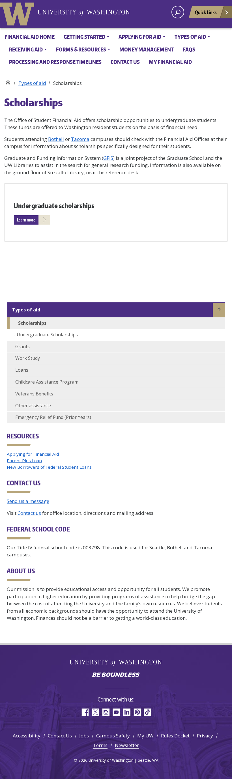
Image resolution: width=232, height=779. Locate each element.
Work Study (27, 358)
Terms (100, 745)
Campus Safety (113, 735)
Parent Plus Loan (24, 460)
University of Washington (18, 12)
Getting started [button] (84, 36)
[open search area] (177, 12)
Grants (22, 346)
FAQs (189, 49)
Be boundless (116, 675)
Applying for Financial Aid (33, 454)
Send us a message (28, 501)
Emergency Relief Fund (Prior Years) (53, 417)
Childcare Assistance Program (46, 382)
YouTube (116, 712)
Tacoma (80, 139)
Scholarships (32, 323)
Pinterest (137, 712)
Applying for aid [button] (140, 36)
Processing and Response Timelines (55, 61)
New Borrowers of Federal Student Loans (49, 467)
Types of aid (32, 83)
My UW (145, 735)
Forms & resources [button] (81, 49)
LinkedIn (126, 712)
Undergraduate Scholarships (47, 335)
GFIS (108, 158)
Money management (146, 49)
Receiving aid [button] (26, 49)
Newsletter (127, 745)
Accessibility (26, 735)
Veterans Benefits (34, 394)
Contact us (125, 61)
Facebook (85, 712)
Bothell (56, 139)
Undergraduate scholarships (54, 205)
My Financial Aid (170, 61)
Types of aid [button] (190, 36)
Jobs (84, 735)
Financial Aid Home (30, 36)
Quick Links (206, 12)
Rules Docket (175, 735)
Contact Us (60, 735)
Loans (21, 370)
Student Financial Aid (7, 81)
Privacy (205, 735)
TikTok (147, 712)
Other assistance (33, 406)
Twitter (95, 712)
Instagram (105, 712)
